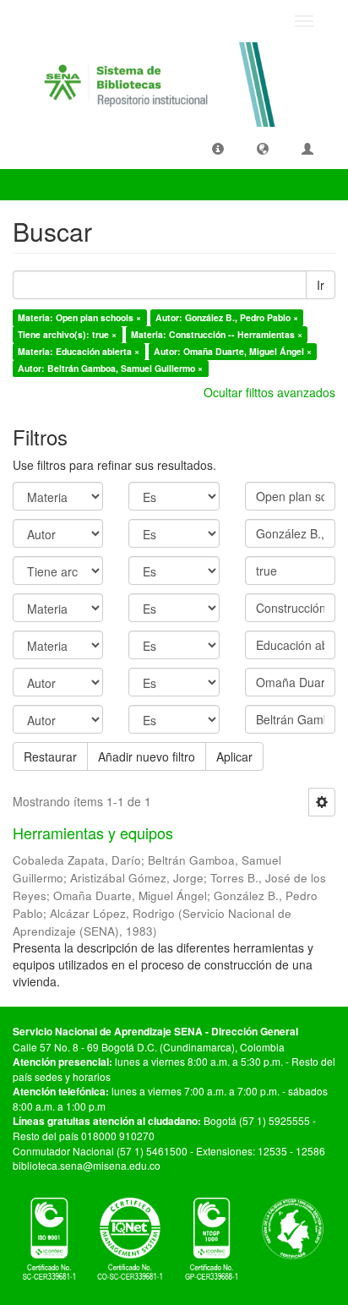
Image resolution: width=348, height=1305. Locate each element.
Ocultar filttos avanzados (269, 392)
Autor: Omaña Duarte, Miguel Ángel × (233, 351)
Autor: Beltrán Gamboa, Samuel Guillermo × (110, 368)
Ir (320, 284)
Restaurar (50, 756)
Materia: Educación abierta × (78, 351)
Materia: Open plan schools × (79, 317)
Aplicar (234, 756)
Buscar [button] (45, 184)
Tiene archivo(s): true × (67, 334)
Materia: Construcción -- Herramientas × (216, 334)
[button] (218, 148)
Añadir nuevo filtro (146, 756)
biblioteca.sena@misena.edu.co (86, 1165)
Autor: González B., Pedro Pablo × (226, 317)
